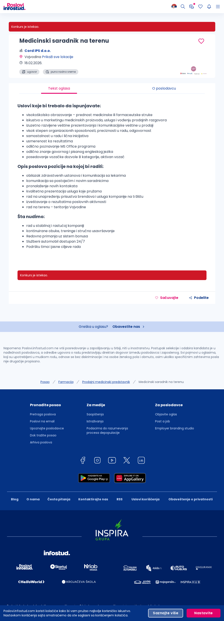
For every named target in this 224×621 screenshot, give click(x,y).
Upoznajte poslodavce (47, 428)
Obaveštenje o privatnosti (190, 499)
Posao (45, 382)
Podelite (201, 297)
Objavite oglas (166, 414)
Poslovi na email (42, 421)
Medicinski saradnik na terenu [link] (161, 382)
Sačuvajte (169, 297)
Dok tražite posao (43, 435)
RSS (119, 499)
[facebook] (82, 461)
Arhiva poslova (41, 442)
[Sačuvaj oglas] (201, 41)
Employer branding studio (174, 428)
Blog (14, 499)
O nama (33, 499)
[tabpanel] (112, 178)
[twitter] (126, 461)
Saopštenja (95, 414)
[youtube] (112, 461)
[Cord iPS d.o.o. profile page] (193, 63)
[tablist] (112, 88)
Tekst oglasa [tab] (59, 88)
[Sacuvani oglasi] (200, 6)
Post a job (162, 421)
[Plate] (191, 6)
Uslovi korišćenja (145, 499)
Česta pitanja (58, 499)
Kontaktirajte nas (93, 499)
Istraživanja (95, 421)
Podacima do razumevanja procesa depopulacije (107, 430)
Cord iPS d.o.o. (37, 50)
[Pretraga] (182, 6)
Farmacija (66, 382)
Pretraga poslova (43, 414)
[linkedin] (141, 461)
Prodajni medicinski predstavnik (106, 382)
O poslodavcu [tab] (164, 88)
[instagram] (97, 461)
